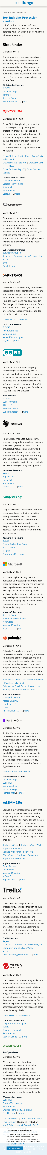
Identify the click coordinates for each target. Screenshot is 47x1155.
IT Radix (6, 550)
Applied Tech (9, 476)
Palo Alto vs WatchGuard (23, 689)
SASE (35, 1125)
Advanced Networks (12, 1030)
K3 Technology (10, 789)
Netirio (6, 473)
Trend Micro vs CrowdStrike (16, 1015)
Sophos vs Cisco (11, 845)
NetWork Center (11, 408)
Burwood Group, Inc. (13, 252)
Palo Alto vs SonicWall (32, 679)
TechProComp (10, 91)
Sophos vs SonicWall (31, 845)
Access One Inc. (10, 700)
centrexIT (7, 94)
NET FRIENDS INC (11, 710)
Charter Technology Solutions (17, 1109)
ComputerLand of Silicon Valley (18, 948)
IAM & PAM (8, 1125)
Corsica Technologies (13, 183)
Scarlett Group (10, 98)
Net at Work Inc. (10, 101)
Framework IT (9, 554)
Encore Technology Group (15, 544)
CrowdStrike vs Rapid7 (14, 169)
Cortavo (6, 193)
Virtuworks (8, 187)
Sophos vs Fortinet (12, 851)
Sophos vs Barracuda (27, 855)
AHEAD (6, 259)
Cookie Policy (18, 1143)
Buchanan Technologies (14, 618)
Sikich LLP (7, 405)
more (25, 101)
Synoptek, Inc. (9, 190)
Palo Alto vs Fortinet (14, 683)
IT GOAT (6, 88)
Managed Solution (11, 180)
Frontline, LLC (9, 704)
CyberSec (6, 12)
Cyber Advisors (10, 401)
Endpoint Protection (28, 1122)
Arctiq (5, 951)
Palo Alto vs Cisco (11, 679)
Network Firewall (23, 1125)
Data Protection (10, 1118)
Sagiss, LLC (8, 486)
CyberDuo (8, 782)
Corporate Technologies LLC (16, 1023)
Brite (5, 262)
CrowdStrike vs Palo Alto (15, 162)
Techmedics (8, 869)
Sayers (6, 340)
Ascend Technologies (13, 337)
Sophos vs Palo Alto (12, 848)
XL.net (6, 540)
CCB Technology (10, 411)
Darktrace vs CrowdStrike (15, 319)
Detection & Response (31, 1118)
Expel (5, 266)
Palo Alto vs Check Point (15, 686)
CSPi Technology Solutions (15, 954)
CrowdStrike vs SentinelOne (16, 156)
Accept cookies (14, 1148)
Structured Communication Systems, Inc (22, 256)
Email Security (9, 1122)
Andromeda (8, 483)
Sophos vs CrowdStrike (14, 858)
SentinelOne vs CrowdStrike (16, 771)
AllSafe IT (7, 876)
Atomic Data (9, 547)
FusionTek (7, 480)
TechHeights (9, 792)
